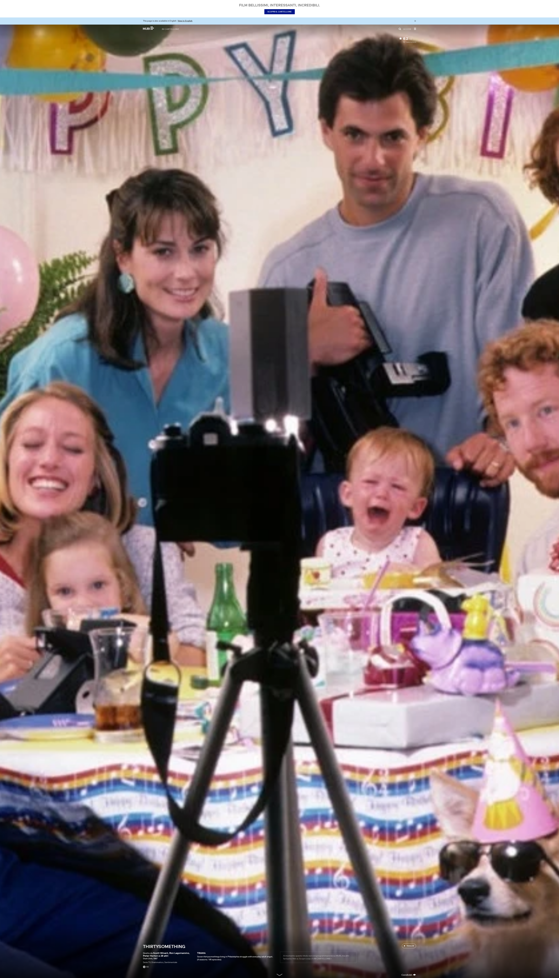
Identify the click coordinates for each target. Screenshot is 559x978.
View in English (185, 21)
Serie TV (147, 962)
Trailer (410, 946)
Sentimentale (170, 962)
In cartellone (170, 29)
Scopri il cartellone (279, 11)
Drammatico (157, 962)
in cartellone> (323, 958)
